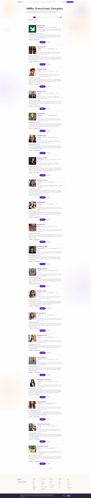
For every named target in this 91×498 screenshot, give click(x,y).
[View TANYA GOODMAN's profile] (32, 183)
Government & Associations (43, 489)
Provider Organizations (43, 483)
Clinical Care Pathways (34, 488)
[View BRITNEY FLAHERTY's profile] (32, 272)
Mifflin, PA (31, 39)
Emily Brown (42, 113)
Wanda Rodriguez (43, 246)
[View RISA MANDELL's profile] (32, 205)
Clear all (36, 19)
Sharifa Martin (42, 69)
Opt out (64, 495)
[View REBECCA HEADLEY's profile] (32, 161)
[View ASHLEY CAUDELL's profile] (32, 294)
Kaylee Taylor (42, 91)
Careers (59, 484)
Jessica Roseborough (44, 424)
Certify (34, 484)
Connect (34, 485)
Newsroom (60, 482)
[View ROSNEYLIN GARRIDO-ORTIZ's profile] (32, 383)
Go (34, 17)
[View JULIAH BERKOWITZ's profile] (32, 338)
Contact (59, 485)
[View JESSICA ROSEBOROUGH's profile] (32, 427)
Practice (34, 482)
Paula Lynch (42, 224)
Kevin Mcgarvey (43, 357)
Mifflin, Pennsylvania (54, 27)
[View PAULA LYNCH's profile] (32, 227)
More (44, 31)
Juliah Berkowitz (43, 335)
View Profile (43, 37)
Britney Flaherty (43, 268)
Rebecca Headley (43, 158)
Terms (68, 485)
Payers (42, 485)
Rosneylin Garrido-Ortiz (45, 379)
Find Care (51, 487)
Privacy (68, 482)
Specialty (39, 17)
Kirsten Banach (43, 402)
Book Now (48, 42)
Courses (51, 482)
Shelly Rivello (42, 47)
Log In (59, 487)
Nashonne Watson (43, 446)
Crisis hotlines (52, 485)
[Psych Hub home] (20, 2)
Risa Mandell (42, 202)
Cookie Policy (69, 484)
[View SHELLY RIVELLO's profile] (32, 50)
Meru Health (42, 25)
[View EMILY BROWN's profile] (32, 116)
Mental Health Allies (44, 486)
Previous (40, 468)
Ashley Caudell (42, 291)
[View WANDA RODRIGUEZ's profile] (32, 249)
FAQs (50, 484)
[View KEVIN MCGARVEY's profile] (32, 360)
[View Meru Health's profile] (32, 29)
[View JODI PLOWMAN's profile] (32, 139)
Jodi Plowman (42, 135)
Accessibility (69, 488)
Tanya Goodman (43, 180)
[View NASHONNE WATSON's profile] (32, 449)
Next (51, 468)
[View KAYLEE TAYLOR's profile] (32, 94)
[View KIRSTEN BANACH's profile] (32, 405)
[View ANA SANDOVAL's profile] (32, 316)
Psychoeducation (31, 19)
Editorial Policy (69, 487)
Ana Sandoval (42, 313)
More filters (58, 17)
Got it (69, 495)
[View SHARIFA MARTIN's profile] (32, 72)
